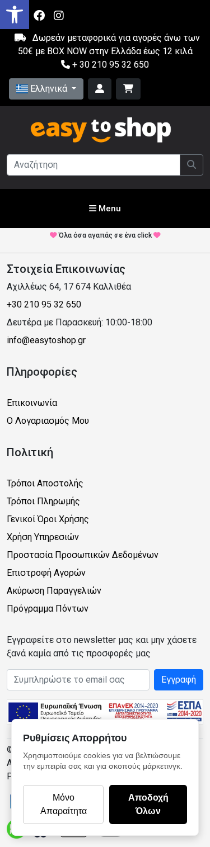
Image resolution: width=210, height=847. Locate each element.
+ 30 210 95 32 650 (109, 64)
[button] (14, 14)
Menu (108, 209)
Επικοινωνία (32, 403)
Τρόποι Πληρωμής (43, 501)
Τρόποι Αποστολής (45, 483)
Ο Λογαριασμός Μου (48, 420)
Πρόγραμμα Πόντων (47, 608)
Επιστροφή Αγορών (46, 572)
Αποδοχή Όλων (148, 804)
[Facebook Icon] (39, 15)
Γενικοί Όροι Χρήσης (48, 519)
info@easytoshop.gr (46, 340)
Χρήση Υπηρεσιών (43, 537)
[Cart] (128, 89)
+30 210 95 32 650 (44, 304)
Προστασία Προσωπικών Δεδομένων (82, 555)
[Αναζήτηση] (191, 165)
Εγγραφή (178, 679)
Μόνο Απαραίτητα (63, 804)
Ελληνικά (48, 88)
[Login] (99, 89)
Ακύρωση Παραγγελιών (54, 590)
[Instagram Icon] (59, 15)
